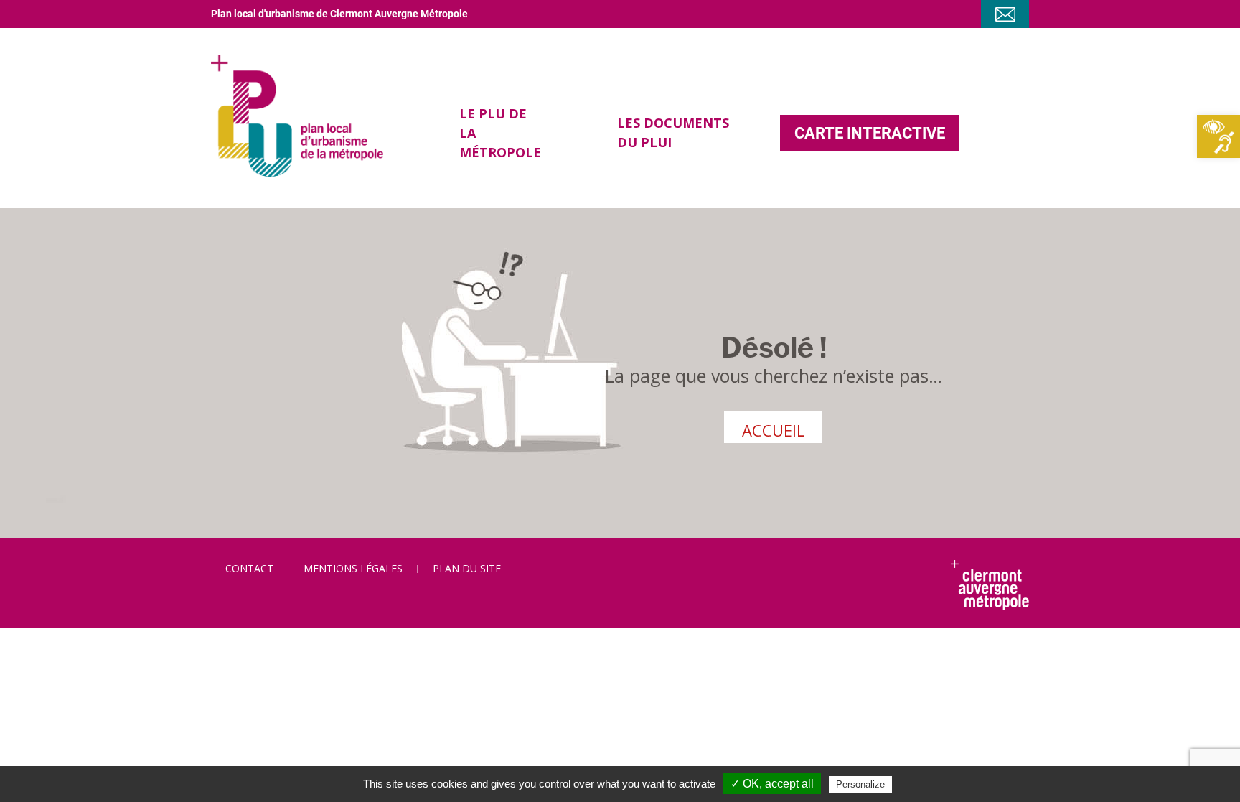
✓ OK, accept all (772, 784)
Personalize (860, 784)
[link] (1218, 136)
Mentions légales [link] (353, 568)
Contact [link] (249, 568)
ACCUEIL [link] (773, 430)
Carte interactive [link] (869, 133)
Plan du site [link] (467, 568)
